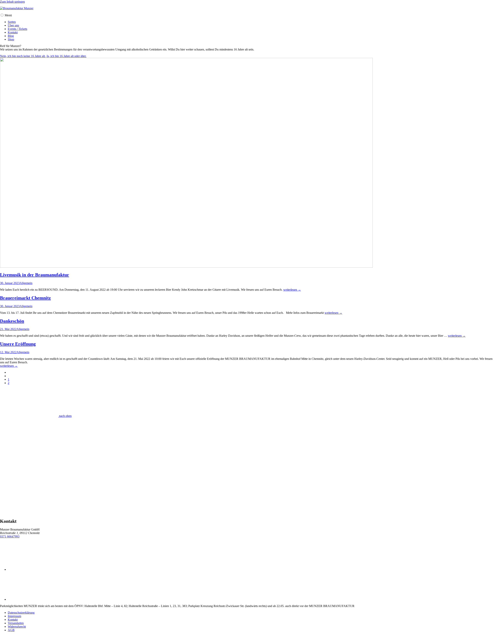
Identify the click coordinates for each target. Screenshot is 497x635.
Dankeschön (12, 321)
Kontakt (13, 32)
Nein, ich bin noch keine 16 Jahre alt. (23, 56)
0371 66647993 (9, 536)
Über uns (13, 25)
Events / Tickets (17, 28)
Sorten (12, 21)
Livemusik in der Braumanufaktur (34, 274)
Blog (11, 35)
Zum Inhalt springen (12, 1)
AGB (11, 630)
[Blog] (186, 266)
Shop (11, 39)
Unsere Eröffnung (18, 343)
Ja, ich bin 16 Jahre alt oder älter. (66, 56)
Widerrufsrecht (17, 626)
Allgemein (26, 283)
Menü (8, 15)
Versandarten (16, 623)
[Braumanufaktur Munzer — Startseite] (16, 8)
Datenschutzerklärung (21, 612)
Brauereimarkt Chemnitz (25, 297)
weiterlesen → (292, 289)
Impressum (14, 616)
